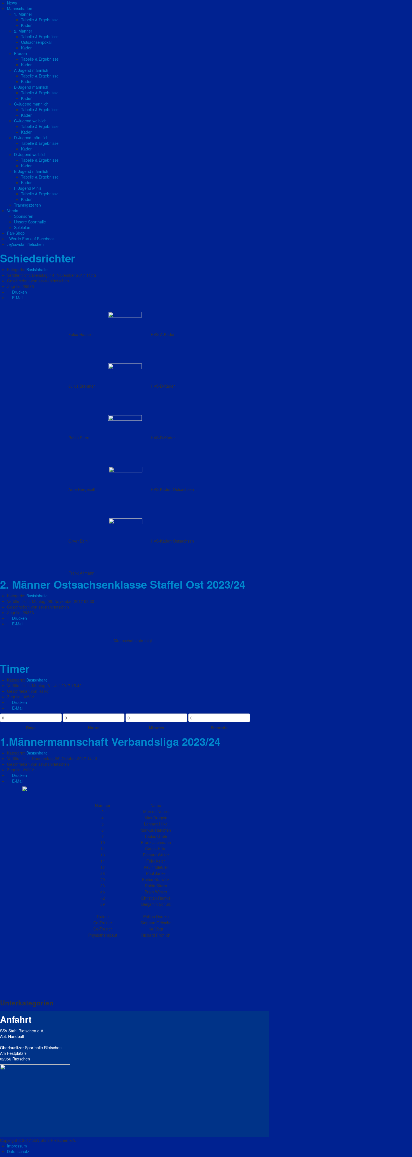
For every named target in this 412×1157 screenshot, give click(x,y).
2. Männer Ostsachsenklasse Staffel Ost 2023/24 (122, 584)
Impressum (17, 1146)
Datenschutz (18, 1151)
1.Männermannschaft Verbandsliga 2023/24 (110, 741)
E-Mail (17, 297)
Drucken (19, 292)
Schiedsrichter (37, 258)
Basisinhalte (37, 269)
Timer (14, 668)
